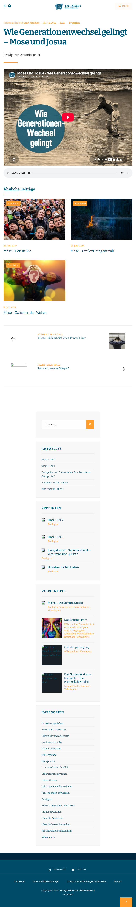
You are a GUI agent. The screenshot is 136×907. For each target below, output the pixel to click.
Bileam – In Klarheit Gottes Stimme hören (61, 336)
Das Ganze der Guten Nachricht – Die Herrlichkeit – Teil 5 (77, 678)
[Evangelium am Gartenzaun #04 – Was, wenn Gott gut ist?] (43, 550)
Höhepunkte (71, 624)
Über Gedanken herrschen (56, 824)
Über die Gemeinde (52, 818)
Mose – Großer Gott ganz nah (92, 251)
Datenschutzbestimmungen (46, 881)
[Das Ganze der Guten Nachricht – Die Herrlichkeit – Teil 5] (52, 683)
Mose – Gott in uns (17, 251)
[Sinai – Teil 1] (43, 537)
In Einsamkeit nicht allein (55, 767)
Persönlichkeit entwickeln (56, 792)
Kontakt (117, 881)
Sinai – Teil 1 (48, 466)
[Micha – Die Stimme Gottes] (43, 603)
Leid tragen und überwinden (57, 786)
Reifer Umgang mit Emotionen (58, 805)
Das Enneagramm (75, 620)
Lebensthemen (50, 780)
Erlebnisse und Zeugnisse (55, 736)
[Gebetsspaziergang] (52, 655)
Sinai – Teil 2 (48, 459)
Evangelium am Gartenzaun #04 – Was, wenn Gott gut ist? (69, 551)
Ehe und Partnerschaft (54, 729)
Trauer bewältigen (51, 811)
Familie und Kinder (52, 742)
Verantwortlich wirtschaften (75, 607)
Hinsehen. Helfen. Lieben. (55, 482)
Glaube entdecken (51, 748)
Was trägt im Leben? (52, 489)
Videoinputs (54, 591)
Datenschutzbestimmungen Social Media (86, 881)
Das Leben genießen (52, 723)
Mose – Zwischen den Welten (25, 313)
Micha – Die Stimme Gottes (65, 603)
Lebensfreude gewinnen (77, 686)
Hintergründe (49, 755)
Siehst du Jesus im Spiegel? (53, 366)
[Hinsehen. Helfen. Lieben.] (43, 567)
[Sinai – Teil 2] (43, 520)
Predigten (74, 22)
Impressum (19, 881)
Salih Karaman (31, 22)
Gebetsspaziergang (76, 647)
